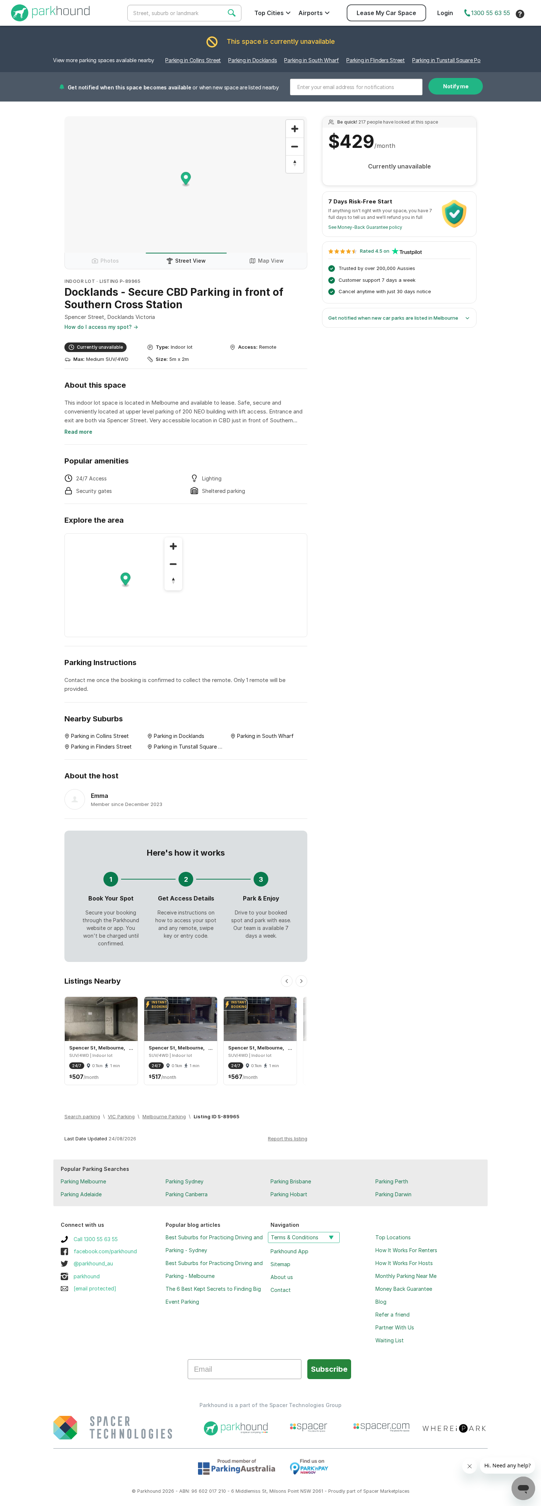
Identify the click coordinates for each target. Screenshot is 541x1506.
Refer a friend (392, 1314)
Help (520, 14)
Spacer (371, 1491)
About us (281, 1277)
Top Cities (269, 13)
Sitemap (280, 1264)
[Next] (301, 981)
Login (445, 13)
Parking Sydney (185, 1181)
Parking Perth (391, 1181)
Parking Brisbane (290, 1181)
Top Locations (393, 1237)
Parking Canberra (187, 1194)
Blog (380, 1302)
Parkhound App (289, 1251)
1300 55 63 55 (490, 13)
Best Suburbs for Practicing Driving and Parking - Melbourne (214, 1269)
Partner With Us (394, 1327)
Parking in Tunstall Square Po (446, 60)
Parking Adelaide (81, 1194)
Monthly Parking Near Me (405, 1276)
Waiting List (389, 1340)
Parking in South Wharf (311, 60)
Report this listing (287, 1138)
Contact (280, 1290)
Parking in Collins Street (193, 60)
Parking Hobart (288, 1194)
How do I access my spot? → (101, 327)
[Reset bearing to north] (295, 164)
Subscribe (329, 1369)
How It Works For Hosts (404, 1263)
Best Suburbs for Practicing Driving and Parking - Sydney (214, 1243)
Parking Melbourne (83, 1181)
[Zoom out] (295, 146)
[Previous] (287, 981)
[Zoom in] (295, 129)
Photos (109, 260)
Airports (310, 13)
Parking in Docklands (252, 60)
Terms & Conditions (294, 1237)
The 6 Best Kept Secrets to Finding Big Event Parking (213, 1295)
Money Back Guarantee (403, 1289)
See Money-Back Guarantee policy (365, 227)
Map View (271, 260)
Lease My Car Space (386, 13)
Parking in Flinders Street (375, 60)
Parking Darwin (393, 1194)
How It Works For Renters (406, 1250)
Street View (190, 260)
